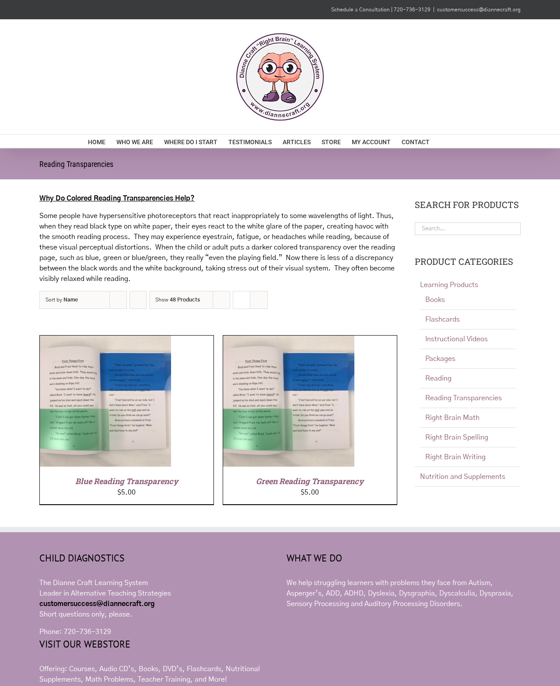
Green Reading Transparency (310, 481)
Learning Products (449, 284)
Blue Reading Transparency (126, 481)
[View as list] (258, 299)
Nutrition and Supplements (462, 476)
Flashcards (442, 319)
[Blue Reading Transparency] (105, 340)
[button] (458, 141)
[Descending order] (138, 300)
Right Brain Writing (455, 457)
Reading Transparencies (463, 398)
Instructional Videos (456, 339)
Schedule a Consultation (361, 9)
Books (435, 299)
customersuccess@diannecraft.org (479, 9)
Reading (438, 378)
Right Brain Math (452, 417)
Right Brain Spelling (456, 437)
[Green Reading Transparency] (288, 340)
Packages (440, 358)
